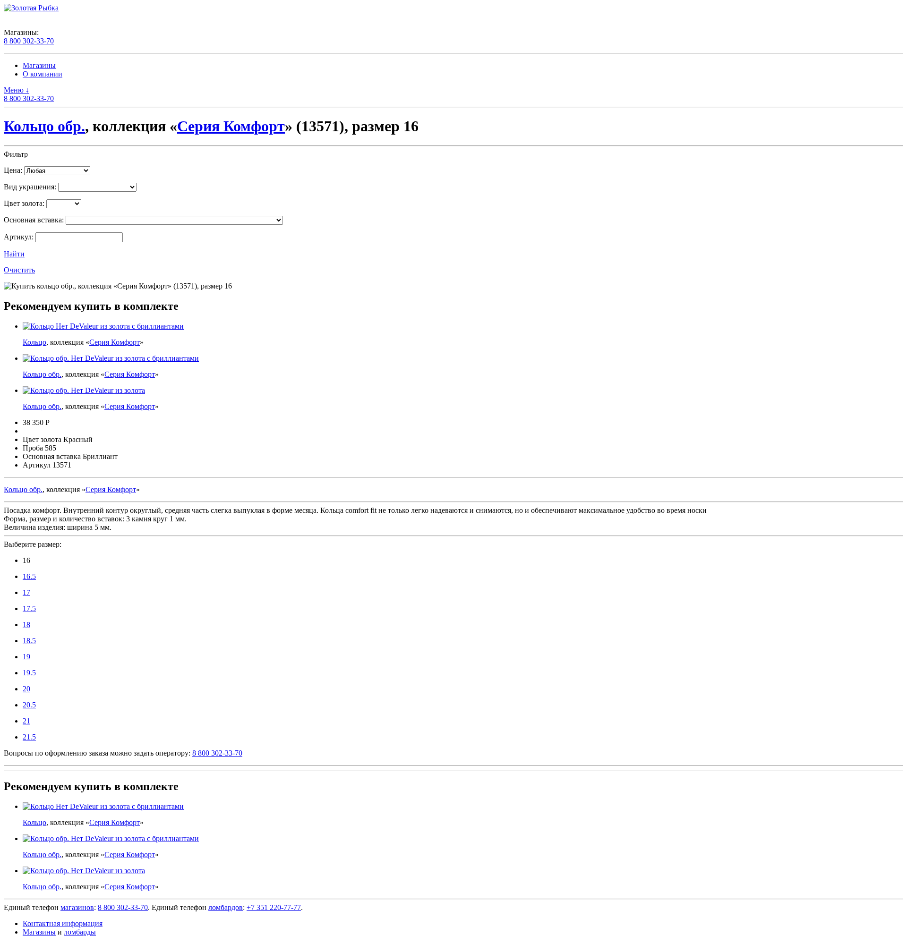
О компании (42, 74)
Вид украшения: (30, 187)
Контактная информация (63, 923)
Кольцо (34, 342)
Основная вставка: (34, 220)
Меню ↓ (16, 90)
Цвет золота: (24, 203)
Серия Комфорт (231, 126)
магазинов (77, 907)
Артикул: (19, 237)
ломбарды (80, 932)
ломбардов (225, 907)
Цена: (13, 170)
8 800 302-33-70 (29, 41)
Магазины (39, 65)
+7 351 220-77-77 (274, 907)
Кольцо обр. (44, 126)
